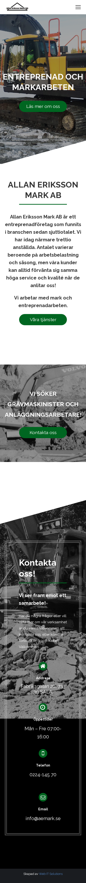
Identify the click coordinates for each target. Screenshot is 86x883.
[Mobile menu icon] (78, 7)
